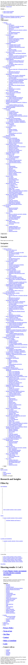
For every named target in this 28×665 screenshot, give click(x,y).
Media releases (12, 221)
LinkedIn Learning (13, 113)
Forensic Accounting (13, 130)
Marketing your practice (14, 182)
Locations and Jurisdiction (6, 538)
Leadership (8, 596)
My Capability (11, 17)
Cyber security (12, 617)
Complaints (8, 43)
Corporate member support (14, 161)
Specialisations (9, 127)
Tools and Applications (14, 157)
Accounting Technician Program (16, 81)
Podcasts (10, 230)
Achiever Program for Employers (16, 97)
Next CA (11, 87)
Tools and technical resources (15, 162)
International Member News (15, 227)
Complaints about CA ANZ (15, 44)
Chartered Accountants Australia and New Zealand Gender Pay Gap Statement (18, 56)
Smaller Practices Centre (11, 144)
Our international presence (14, 32)
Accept (2, 9)
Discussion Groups (13, 178)
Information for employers (14, 71)
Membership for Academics (15, 88)
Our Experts (11, 223)
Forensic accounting (13, 174)
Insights (7, 206)
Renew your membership (14, 139)
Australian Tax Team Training (15, 119)
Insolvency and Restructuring (15, 172)
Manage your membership (11, 138)
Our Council (11, 36)
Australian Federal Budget (14, 217)
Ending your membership (14, 141)
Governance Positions (13, 41)
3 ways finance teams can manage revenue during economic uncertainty (15, 572)
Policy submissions (13, 215)
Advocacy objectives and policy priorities (17, 214)
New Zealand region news (14, 228)
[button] (4, 20)
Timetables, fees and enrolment (12, 100)
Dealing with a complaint (14, 189)
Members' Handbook (13, 195)
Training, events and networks (15, 160)
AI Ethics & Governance (14, 156)
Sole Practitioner (9, 606)
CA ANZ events (12, 125)
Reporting (11, 168)
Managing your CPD (10, 135)
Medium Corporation (10, 610)
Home (2, 15)
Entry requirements (10, 90)
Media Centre (9, 220)
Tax (9, 165)
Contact (6, 637)
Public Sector (11, 188)
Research (8, 584)
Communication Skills (10, 594)
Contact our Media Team (14, 222)
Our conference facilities (14, 27)
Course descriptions (10, 93)
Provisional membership (11, 96)
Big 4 (7, 603)
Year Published (4, 486)
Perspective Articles (13, 209)
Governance (8, 34)
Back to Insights (4, 469)
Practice (7, 601)
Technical (8, 163)
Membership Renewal (5, 16)
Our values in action (10, 52)
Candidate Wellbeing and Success (16, 104)
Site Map (6, 634)
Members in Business (10, 158)
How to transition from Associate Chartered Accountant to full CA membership (18, 79)
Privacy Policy (8, 628)
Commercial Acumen (10, 599)
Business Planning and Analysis (13, 589)
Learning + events (7, 108)
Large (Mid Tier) (9, 604)
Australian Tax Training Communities (17, 120)
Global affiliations (10, 59)
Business (8, 592)
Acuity (15, 17)
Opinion (10, 210)
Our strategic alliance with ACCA (16, 64)
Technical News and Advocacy (15, 150)
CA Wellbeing (12, 185)
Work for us (11, 28)
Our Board (11, 37)
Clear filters (3, 563)
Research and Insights (13, 208)
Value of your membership (14, 140)
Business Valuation (13, 129)
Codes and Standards (13, 200)
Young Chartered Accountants (15, 193)
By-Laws (11, 199)
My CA (19, 17)
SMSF (10, 131)
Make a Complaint (9, 640)
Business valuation (13, 173)
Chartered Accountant (13, 91)
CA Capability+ (12, 111)
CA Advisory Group (13, 184)
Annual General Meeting (14, 39)
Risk (10, 128)
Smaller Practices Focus (14, 145)
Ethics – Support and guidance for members (18, 190)
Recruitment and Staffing (14, 151)
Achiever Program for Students (15, 98)
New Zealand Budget (13, 219)
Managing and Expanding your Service (17, 146)
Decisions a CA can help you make (16, 26)
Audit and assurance (13, 167)
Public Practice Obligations (14, 203)
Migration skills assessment (12, 101)
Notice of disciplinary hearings (15, 50)
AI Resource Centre (10, 154)
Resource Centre (9, 176)
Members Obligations (13, 196)
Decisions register (12, 49)
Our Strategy (11, 25)
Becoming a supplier (13, 33)
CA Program (11, 95)
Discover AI (11, 155)
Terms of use (9, 6)
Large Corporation (10, 609)
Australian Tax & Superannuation (13, 118)
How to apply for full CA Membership (17, 75)
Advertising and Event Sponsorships (14, 58)
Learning (8, 109)
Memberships (9, 74)
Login (2, 18)
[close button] (5, 9)
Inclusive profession (10, 65)
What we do (8, 23)
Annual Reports (12, 42)
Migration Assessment (15, 16)
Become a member (7, 66)
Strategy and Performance (11, 598)
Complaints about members (14, 46)
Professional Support (13, 147)
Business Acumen (10, 600)
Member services (7, 136)
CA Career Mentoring (13, 187)
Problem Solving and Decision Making (14, 588)
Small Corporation (10, 611)
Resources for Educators (14, 73)
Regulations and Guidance (14, 201)
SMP (7, 605)
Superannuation (12, 166)
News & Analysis (7, 205)
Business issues (12, 169)
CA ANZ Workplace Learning (15, 114)
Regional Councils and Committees (16, 38)
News (7, 225)
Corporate (8, 607)
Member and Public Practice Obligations (14, 194)
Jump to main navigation (8, 11)
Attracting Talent (12, 181)
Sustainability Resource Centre (12, 152)
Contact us (22, 16)
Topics (2, 515)
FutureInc (11, 211)
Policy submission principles (15, 216)
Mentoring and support (11, 183)
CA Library (11, 177)
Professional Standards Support (15, 192)
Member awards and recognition (16, 142)
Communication (9, 593)
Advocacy (8, 212)
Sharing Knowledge (13, 231)
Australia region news (13, 226)
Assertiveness (9, 595)
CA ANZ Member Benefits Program (14, 204)
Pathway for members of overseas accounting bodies (16, 77)
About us (5, 22)
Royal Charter (12, 198)
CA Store (6, 17)
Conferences (11, 124)
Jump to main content (7, 12)
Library (2, 17)
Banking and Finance (10, 612)
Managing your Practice (14, 149)
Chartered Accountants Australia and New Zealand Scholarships (15, 106)
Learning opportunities (13, 112)
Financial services (12, 171)
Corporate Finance (10, 587)
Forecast (8, 590)
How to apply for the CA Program (13, 92)
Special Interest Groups (14, 179)
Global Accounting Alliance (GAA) (16, 60)
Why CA (8, 68)
